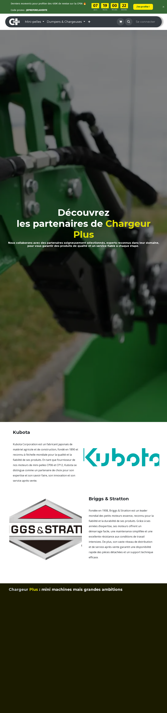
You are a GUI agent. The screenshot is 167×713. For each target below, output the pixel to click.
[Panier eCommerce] (120, 22)
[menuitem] (35, 22)
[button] (128, 22)
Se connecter (145, 22)
